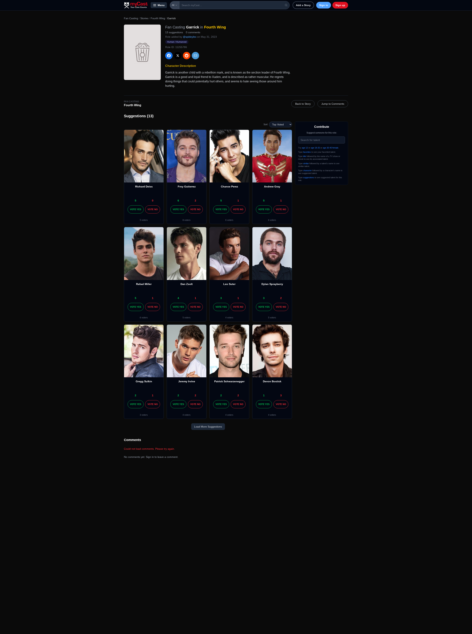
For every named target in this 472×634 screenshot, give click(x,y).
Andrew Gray (272, 186)
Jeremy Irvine (186, 381)
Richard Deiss (144, 186)
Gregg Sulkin (144, 381)
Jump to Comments (332, 103)
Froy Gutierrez (187, 186)
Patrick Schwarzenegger (229, 381)
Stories (144, 18)
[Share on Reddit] (186, 55)
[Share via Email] (195, 55)
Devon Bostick (272, 381)
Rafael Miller (144, 284)
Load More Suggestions (208, 426)
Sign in (323, 5)
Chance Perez (229, 186)
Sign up (340, 5)
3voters (144, 415)
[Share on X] (177, 55)
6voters (229, 220)
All (173, 5)
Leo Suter (229, 284)
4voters (229, 317)
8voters (186, 220)
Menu (161, 5)
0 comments (193, 32)
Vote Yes (135, 209)
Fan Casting (131, 18)
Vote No (153, 209)
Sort (265, 124)
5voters (144, 220)
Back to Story (303, 103)
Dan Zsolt (187, 284)
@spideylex (189, 36)
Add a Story (303, 5)
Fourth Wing (158, 18)
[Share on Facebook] (169, 55)
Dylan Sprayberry (272, 284)
